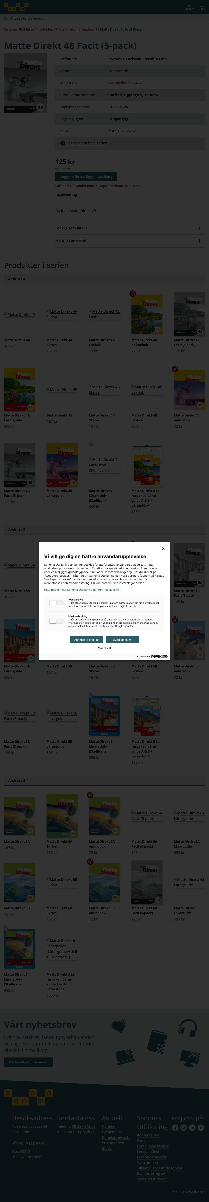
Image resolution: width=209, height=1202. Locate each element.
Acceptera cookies (86, 639)
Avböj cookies (122, 639)
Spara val (104, 648)
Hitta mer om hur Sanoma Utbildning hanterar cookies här (82, 589)
